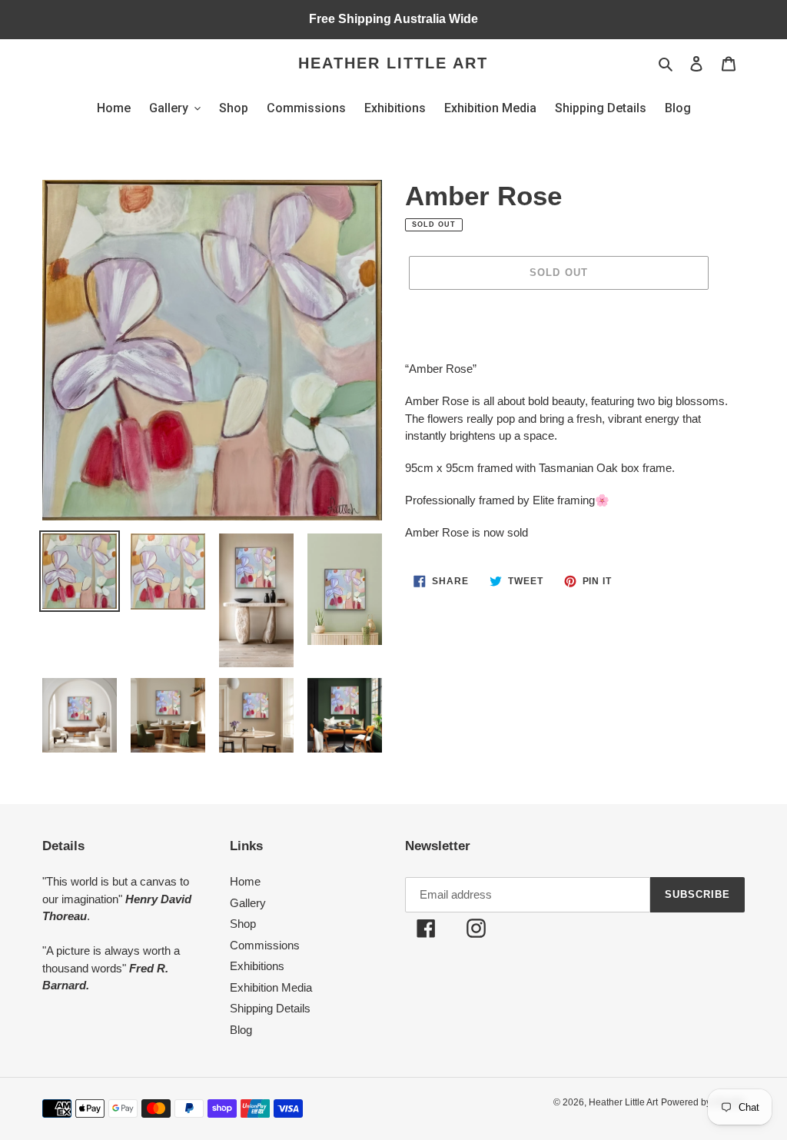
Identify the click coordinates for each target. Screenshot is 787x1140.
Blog (241, 1029)
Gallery (248, 902)
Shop (243, 923)
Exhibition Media (271, 987)
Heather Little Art (393, 63)
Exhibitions (257, 965)
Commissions (265, 945)
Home (245, 881)
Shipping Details (270, 1008)
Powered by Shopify (703, 1102)
